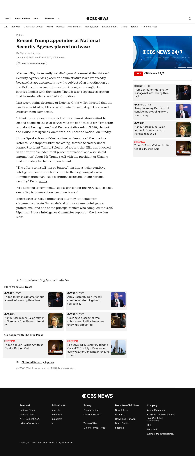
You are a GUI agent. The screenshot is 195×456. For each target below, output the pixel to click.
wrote (43, 181)
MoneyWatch (92, 26)
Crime (124, 26)
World (50, 26)
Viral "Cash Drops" (33, 26)
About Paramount (156, 410)
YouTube (56, 410)
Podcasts (120, 414)
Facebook (57, 414)
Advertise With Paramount (161, 414)
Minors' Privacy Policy (94, 428)
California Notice (92, 414)
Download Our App (125, 419)
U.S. (6, 26)
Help (149, 425)
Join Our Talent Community (155, 419)
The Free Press (149, 26)
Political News (27, 410)
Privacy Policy (90, 410)
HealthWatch (74, 26)
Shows (48, 18)
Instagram (57, 419)
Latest (7, 18)
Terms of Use (90, 423)
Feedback (152, 429)
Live (36, 18)
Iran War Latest (27, 414)
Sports (134, 26)
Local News (21, 18)
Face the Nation (83, 132)
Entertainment (109, 26)
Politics (60, 26)
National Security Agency (38, 362)
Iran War (16, 26)
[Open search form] (190, 18)
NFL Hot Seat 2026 (30, 419)
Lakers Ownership (29, 423)
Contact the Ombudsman (160, 434)
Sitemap (119, 428)
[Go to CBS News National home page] (97, 18)
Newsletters (121, 410)
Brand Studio (122, 423)
